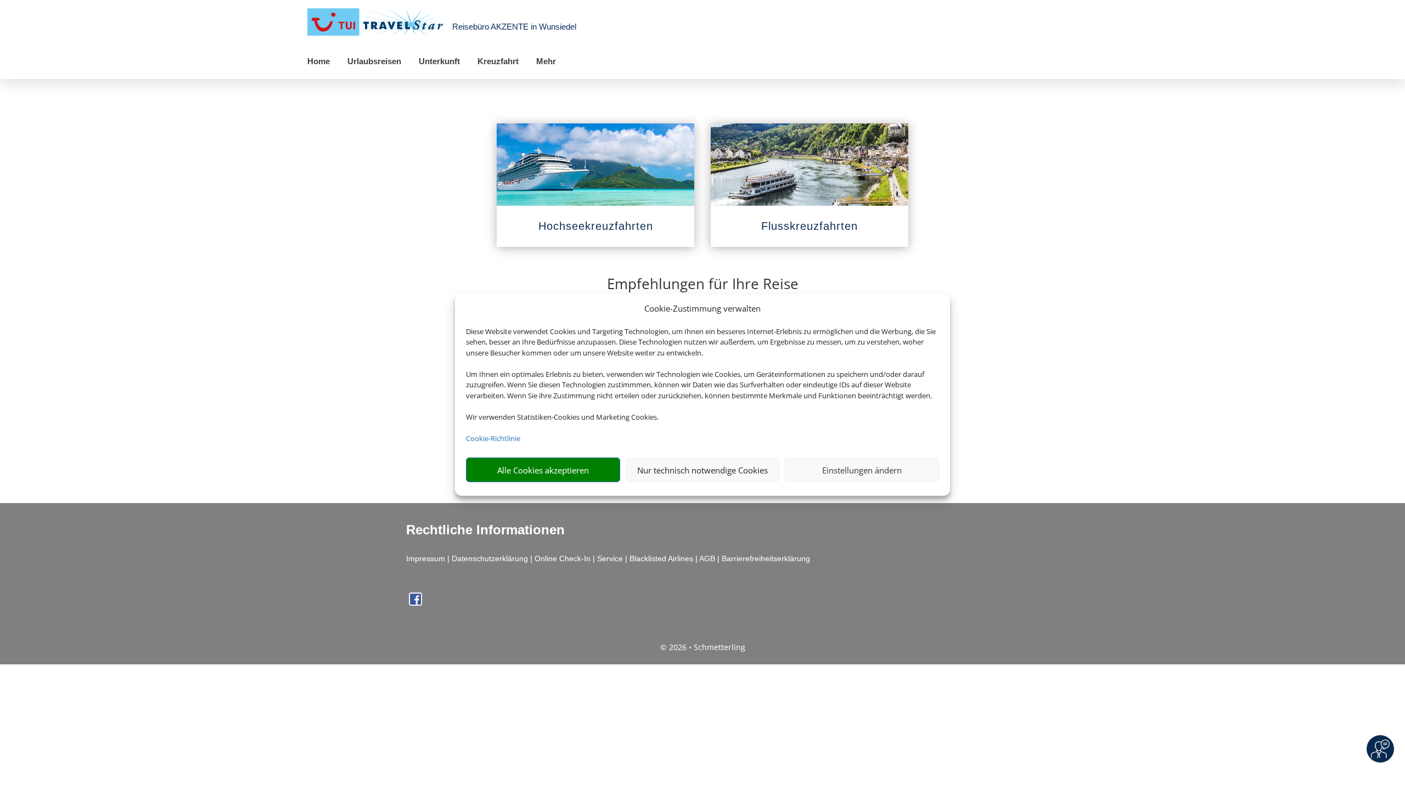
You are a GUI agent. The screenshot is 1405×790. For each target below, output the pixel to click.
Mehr (546, 61)
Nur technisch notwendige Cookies (702, 470)
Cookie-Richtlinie (493, 438)
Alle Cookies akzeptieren (543, 470)
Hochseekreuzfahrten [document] (595, 226)
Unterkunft (439, 61)
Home (318, 61)
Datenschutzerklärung (490, 558)
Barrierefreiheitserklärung (766, 558)
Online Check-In (563, 558)
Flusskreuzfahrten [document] (809, 226)
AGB (707, 558)
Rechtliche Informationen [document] (485, 530)
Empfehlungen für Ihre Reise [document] (703, 285)
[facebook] (415, 602)
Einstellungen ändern (862, 470)
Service (610, 558)
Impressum (425, 558)
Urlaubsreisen (374, 61)
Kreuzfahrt (498, 61)
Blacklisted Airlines (661, 558)
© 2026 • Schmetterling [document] (702, 647)
